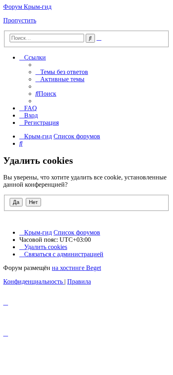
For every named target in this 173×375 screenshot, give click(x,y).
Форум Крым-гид (27, 6)
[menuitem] (61, 71)
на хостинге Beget (76, 267)
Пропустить (19, 20)
